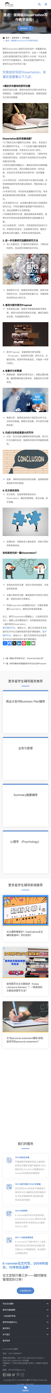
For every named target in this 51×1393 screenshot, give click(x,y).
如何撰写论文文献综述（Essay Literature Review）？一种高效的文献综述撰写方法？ (24, 987)
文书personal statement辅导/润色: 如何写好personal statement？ (25, 1040)
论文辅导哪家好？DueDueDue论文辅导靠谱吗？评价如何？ (25, 933)
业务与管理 (25, 748)
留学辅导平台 (9, 628)
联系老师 (25, 28)
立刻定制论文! (25, 1291)
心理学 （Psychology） (25, 841)
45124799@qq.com (16, 1370)
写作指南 (25, 38)
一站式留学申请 (9, 1316)
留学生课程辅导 (9, 1310)
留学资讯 (15, 38)
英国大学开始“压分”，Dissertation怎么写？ (26, 658)
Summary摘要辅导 (25, 795)
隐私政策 (29, 1384)
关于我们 (6, 1334)
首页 (7, 38)
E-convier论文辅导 (22, 1380)
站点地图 (20, 1384)
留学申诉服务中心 (10, 1322)
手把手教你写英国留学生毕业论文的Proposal (27, 663)
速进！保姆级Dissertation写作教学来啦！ (22, 40)
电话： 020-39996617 (12, 1353)
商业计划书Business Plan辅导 (25, 701)
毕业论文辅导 (8, 1304)
